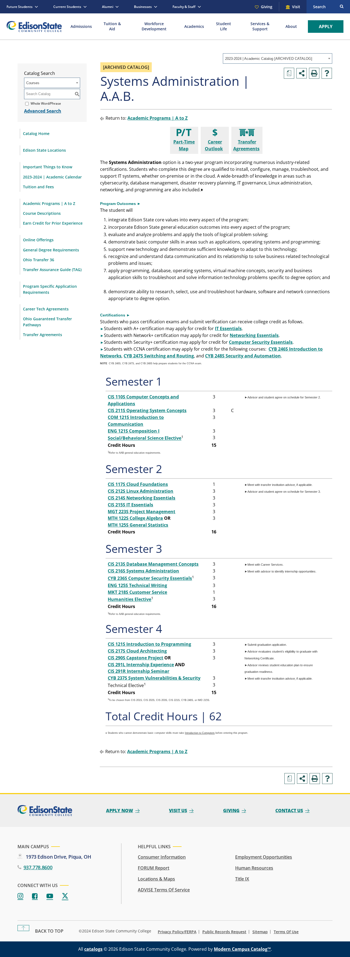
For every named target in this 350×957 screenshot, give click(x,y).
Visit (296, 6)
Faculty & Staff (184, 6)
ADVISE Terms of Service (164, 890)
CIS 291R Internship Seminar (138, 671)
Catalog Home (36, 133)
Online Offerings (38, 239)
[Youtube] (49, 896)
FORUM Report (153, 868)
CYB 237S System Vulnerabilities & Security (154, 678)
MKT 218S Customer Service (137, 592)
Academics (194, 26)
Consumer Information (162, 857)
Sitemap (260, 932)
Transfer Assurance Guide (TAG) (52, 269)
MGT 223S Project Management (141, 512)
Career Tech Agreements (46, 309)
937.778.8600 (38, 867)
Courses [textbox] (32, 83)
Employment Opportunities (263, 857)
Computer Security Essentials (261, 342)
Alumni (107, 6)
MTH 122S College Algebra (135, 518)
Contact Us (289, 811)
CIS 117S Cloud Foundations (138, 484)
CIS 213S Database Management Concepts (153, 564)
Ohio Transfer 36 (38, 259)
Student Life (223, 26)
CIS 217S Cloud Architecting (137, 651)
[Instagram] (20, 896)
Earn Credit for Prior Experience (53, 223)
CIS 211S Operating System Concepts (147, 410)
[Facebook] (35, 896)
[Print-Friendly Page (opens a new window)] (314, 73)
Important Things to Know (47, 166)
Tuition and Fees (38, 186)
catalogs (93, 949)
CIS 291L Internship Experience (141, 665)
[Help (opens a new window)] (327, 73)
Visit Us (178, 811)
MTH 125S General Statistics (138, 525)
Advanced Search (42, 111)
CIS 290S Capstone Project (135, 658)
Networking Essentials (254, 335)
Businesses (143, 6)
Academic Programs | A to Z (49, 203)
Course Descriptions (42, 213)
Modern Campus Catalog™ (242, 949)
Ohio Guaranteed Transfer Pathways (47, 321)
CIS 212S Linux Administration (140, 491)
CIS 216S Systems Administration (143, 571)
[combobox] (277, 58)
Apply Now (119, 811)
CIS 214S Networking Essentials (141, 498)
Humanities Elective (129, 600)
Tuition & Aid (112, 26)
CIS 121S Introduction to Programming (149, 644)
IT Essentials (228, 328)
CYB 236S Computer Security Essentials (150, 579)
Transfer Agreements (42, 334)
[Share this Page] (301, 73)
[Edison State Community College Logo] (34, 26)
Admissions (81, 26)
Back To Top (49, 931)
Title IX (242, 879)
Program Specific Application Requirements (50, 289)
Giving (266, 6)
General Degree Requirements (51, 250)
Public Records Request (224, 932)
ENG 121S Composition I (133, 431)
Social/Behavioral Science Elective (144, 438)
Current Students (67, 6)
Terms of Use (286, 932)
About (291, 26)
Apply (325, 27)
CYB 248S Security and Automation (243, 356)
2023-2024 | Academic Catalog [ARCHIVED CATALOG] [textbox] (268, 59)
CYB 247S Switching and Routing (159, 356)
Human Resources (254, 868)
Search (319, 6)
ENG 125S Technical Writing (137, 585)
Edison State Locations (44, 150)
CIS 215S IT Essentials (130, 505)
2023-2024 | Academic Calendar (52, 177)
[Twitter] (65, 896)
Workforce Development (154, 26)
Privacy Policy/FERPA (177, 932)
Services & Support (259, 26)
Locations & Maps (156, 879)
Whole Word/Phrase (46, 103)
